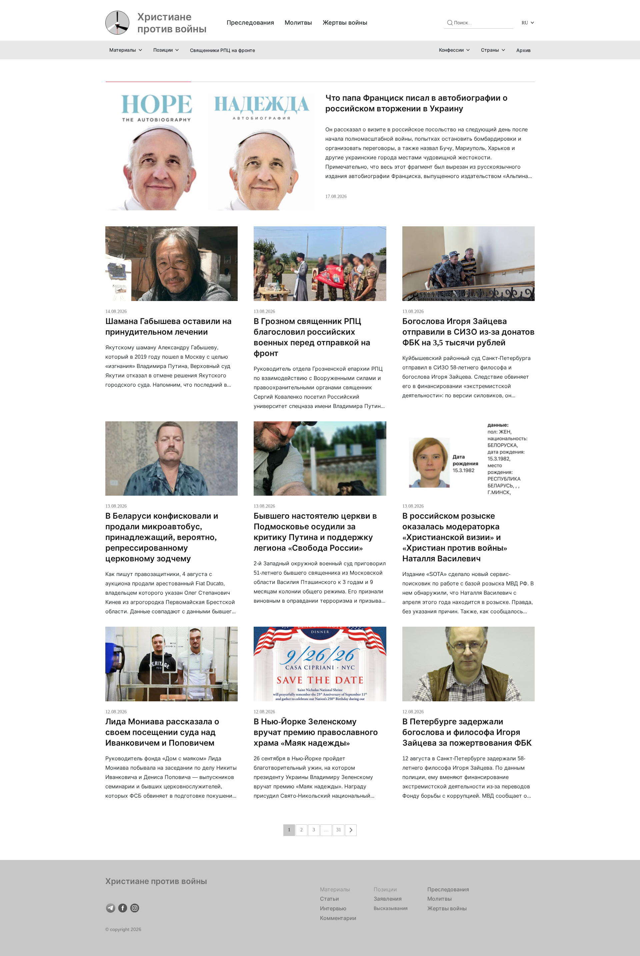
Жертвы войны (345, 22)
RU (525, 22)
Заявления (388, 898)
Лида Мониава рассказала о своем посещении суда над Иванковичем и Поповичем (162, 732)
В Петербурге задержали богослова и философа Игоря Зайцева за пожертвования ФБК (467, 732)
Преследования (250, 22)
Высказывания (391, 908)
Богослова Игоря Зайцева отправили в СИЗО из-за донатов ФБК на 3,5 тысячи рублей (468, 331)
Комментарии (338, 918)
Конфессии (451, 50)
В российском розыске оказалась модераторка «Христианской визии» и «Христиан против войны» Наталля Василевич (454, 537)
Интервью (333, 908)
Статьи (329, 898)
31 (338, 829)
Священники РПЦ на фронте (222, 50)
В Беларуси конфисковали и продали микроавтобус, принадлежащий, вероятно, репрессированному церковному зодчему (161, 537)
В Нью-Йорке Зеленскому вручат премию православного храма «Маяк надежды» (316, 732)
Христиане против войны (172, 23)
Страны (490, 50)
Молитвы (298, 22)
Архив (523, 50)
